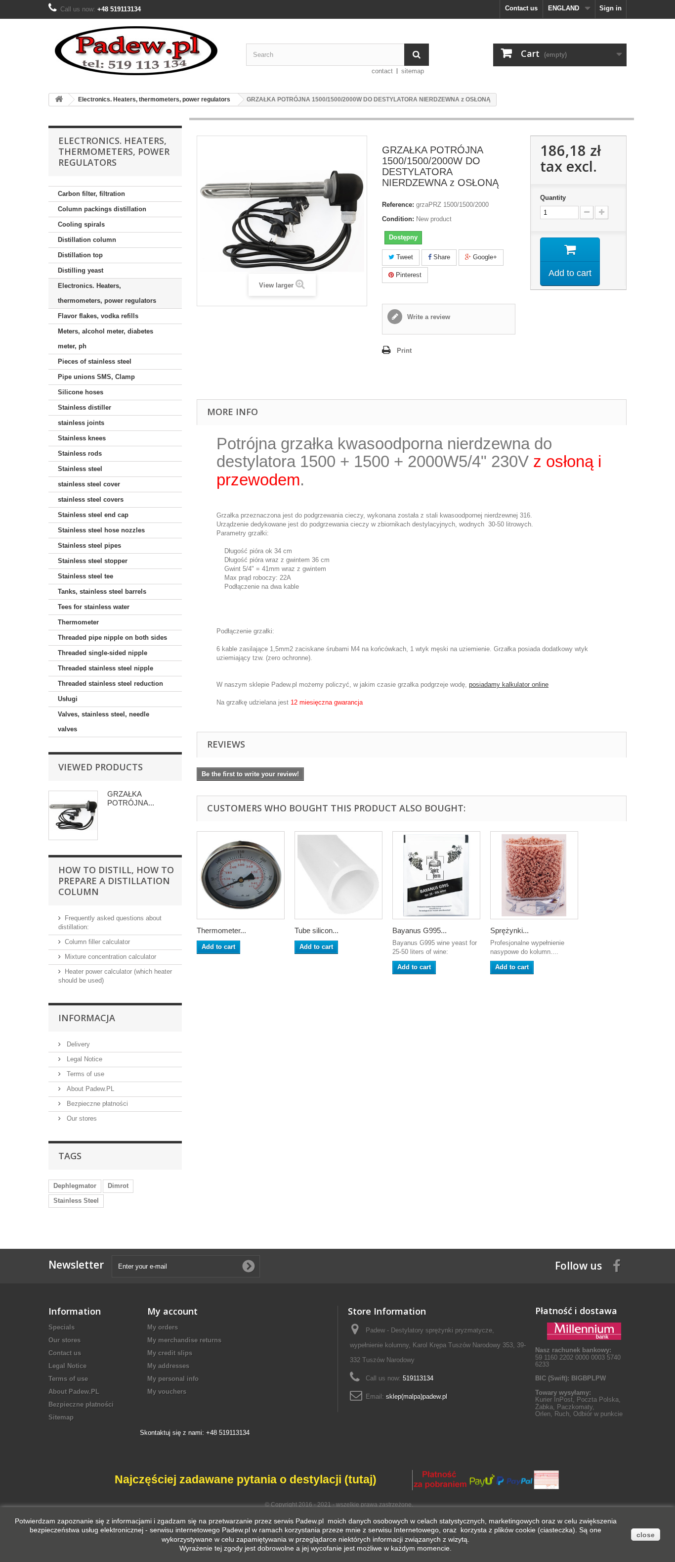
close (645, 1535)
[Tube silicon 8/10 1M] (338, 875)
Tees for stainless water (93, 607)
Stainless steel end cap (93, 515)
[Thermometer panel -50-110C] (241, 875)
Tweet (403, 257)
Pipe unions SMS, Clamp (96, 376)
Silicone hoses (80, 392)
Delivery (77, 1044)
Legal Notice (83, 1059)
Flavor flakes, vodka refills (98, 316)
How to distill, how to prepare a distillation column (116, 881)
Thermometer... (221, 930)
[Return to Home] (58, 100)
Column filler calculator (97, 942)
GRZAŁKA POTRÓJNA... (130, 798)
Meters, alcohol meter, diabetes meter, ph (105, 339)
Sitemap (61, 1417)
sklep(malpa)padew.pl (416, 1396)
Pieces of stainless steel (94, 361)
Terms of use (84, 1074)
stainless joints (81, 422)
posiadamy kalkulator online (508, 684)
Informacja (86, 1018)
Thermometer (78, 622)
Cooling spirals (81, 224)
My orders (162, 1327)
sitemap (412, 71)
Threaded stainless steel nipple (105, 668)
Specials (61, 1327)
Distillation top (80, 255)
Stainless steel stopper (92, 561)
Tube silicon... (316, 930)
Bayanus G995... (419, 930)
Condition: (398, 219)
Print (404, 350)
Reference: (398, 204)
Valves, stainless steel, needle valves (103, 721)
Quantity (553, 197)
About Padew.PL (89, 1088)
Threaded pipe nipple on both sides (112, 637)
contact (382, 71)
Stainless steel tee (85, 576)
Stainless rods (80, 453)
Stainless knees (82, 438)
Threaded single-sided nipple (102, 653)
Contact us (521, 8)
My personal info (173, 1378)
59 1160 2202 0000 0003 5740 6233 (578, 1357)
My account (172, 1311)
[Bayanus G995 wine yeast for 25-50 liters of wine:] (436, 875)
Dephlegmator (74, 1185)
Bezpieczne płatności (96, 1103)
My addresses (168, 1366)
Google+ (484, 257)
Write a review (427, 317)
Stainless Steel (76, 1200)
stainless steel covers (91, 499)
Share (440, 257)
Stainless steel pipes (89, 545)
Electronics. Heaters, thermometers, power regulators (107, 293)
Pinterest (408, 275)
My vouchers (166, 1391)
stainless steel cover (89, 484)
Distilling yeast (80, 270)
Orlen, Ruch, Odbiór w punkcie (579, 1414)
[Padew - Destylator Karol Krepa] (139, 50)
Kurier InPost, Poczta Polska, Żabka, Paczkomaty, (578, 1403)
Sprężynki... (509, 930)
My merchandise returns (184, 1340)
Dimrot (118, 1185)
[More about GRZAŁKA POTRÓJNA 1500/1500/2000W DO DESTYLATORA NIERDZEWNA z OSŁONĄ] (73, 815)
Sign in (610, 8)
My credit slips (169, 1353)
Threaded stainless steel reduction (110, 683)
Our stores (81, 1118)
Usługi (68, 699)
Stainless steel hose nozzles (101, 530)
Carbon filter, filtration (91, 193)
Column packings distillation (102, 209)
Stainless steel (80, 469)
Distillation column (87, 239)
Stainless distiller (84, 407)
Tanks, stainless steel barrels (102, 591)
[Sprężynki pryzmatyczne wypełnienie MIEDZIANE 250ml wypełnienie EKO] (534, 875)
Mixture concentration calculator (110, 956)
